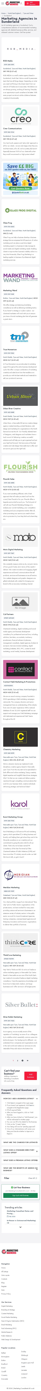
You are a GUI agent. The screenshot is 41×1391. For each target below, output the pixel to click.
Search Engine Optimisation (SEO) (12, 1321)
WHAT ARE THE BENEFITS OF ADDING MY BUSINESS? (20, 1169)
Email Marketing (6, 1325)
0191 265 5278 (9, 753)
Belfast (3, 1353)
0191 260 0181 (9, 65)
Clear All (31, 1178)
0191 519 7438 (9, 294)
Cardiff (3, 1371)
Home (3, 1268)
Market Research (6, 1332)
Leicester (24, 1370)
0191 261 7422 (9, 1021)
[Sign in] (21, 3)
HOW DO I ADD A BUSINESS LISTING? (18, 1098)
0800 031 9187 (9, 891)
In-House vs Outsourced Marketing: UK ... (21, 1221)
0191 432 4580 (9, 483)
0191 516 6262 (9, 227)
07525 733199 (9, 959)
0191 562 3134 (9, 132)
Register (4, 1286)
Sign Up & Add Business (20, 1195)
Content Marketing (7, 1313)
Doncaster (4, 1379)
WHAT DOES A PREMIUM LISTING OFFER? (20, 1160)
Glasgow (24, 1359)
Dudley (23, 1351)
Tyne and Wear (17, 68)
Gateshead (6, 895)
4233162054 (8, 686)
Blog (2, 1283)
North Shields (7, 357)
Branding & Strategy (8, 1310)
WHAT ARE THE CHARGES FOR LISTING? (20, 1142)
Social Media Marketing (9, 1317)
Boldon (5, 298)
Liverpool (24, 1374)
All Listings (4, 1271)
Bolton (3, 1360)
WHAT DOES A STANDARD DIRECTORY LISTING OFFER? (18, 1151)
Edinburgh (24, 1355)
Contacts (4, 1279)
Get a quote (5, 1275)
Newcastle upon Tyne (10, 757)
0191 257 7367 (9, 553)
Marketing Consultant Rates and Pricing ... (20, 1212)
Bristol (3, 1368)
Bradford (4, 1364)
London (23, 1377)
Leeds (23, 1366)
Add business (30, 1075)
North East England (29, 68)
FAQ (2, 1290)
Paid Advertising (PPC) (8, 1328)
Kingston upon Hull (27, 1363)
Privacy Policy (6, 1294)
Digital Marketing (7, 1306)
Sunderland (7, 68)
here (12, 1103)
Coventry (4, 1375)
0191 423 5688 (9, 412)
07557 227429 (9, 618)
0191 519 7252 (9, 353)
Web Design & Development (10, 1339)
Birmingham (5, 1357)
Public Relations (6, 1336)
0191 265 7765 (9, 821)
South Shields (7, 416)
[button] (36, 1178)
